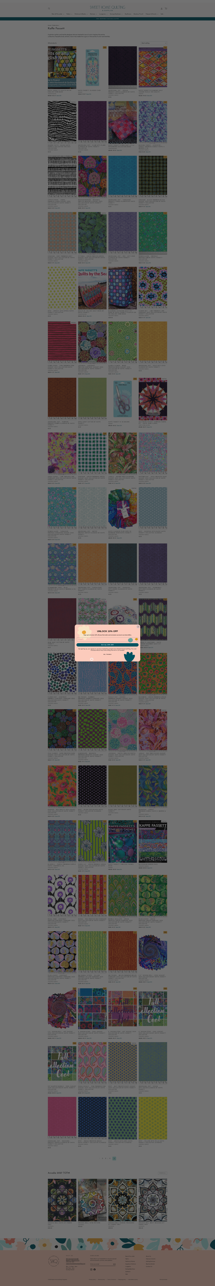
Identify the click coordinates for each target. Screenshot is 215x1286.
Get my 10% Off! (107, 645)
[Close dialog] (138, 626)
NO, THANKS (108, 654)
